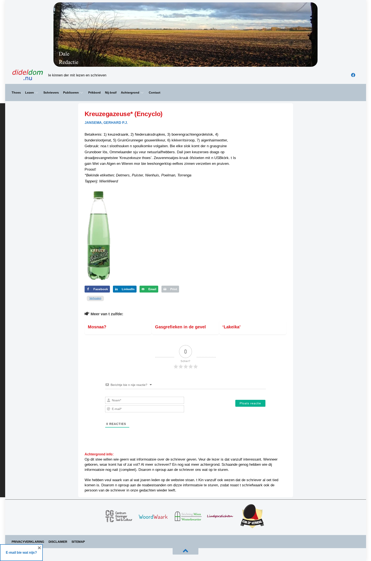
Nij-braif (111, 92)
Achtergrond (130, 92)
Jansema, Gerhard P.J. (106, 122)
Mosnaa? (97, 326)
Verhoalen (95, 298)
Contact (154, 92)
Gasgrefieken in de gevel (180, 326)
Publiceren (71, 92)
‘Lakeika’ (231, 326)
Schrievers (51, 92)
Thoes (16, 92)
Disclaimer (58, 541)
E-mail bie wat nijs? (21, 552)
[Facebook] (353, 75)
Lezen (29, 92)
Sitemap (78, 541)
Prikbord (94, 92)
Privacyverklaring (28, 541)
